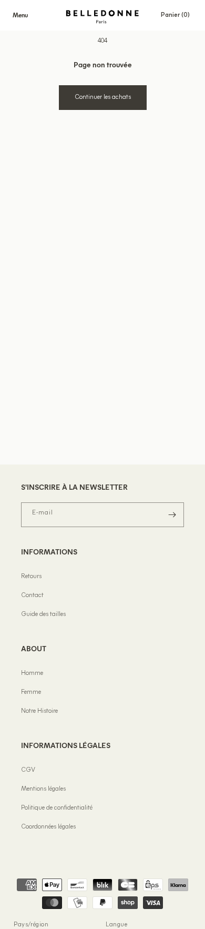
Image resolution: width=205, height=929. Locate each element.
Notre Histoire (39, 711)
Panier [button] (179, 15)
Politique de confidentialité (57, 808)
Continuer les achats (103, 97)
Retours (31, 576)
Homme (32, 673)
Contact (32, 595)
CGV (28, 770)
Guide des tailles (43, 614)
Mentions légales (43, 789)
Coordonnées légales (48, 827)
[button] (20, 15)
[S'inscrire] (171, 514)
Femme (31, 692)
